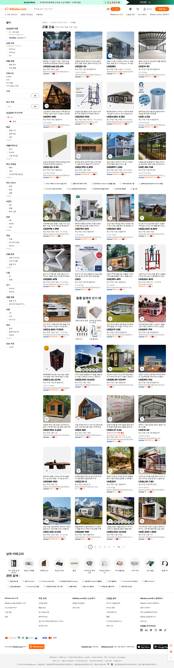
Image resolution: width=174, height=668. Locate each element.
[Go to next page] (123, 547)
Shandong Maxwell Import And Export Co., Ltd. (57, 435)
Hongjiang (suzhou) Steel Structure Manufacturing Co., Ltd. (57, 334)
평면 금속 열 (14, 581)
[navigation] (22, 285)
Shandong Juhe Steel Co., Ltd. (149, 438)
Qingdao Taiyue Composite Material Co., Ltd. (152, 125)
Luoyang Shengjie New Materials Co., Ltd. (89, 287)
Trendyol (112, 657)
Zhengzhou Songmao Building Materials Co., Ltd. (57, 388)
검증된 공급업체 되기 (148, 617)
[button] (108, 9)
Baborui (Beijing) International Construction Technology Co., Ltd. (120, 490)
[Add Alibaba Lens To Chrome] (37, 646)
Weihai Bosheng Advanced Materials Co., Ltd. (57, 175)
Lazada (87, 657)
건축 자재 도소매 (126, 586)
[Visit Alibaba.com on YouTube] (160, 630)
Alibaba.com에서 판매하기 (149, 603)
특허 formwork (149, 581)
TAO (105, 657)
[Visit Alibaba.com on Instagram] (155, 630)
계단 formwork (29, 581)
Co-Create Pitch (11, 608)
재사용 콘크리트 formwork (69, 581)
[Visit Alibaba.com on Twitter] (151, 630)
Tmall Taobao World (75, 657)
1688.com (62, 657)
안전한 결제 (43, 603)
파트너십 (143, 621)
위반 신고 (109, 626)
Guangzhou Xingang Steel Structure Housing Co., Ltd (57, 125)
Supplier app (87, 647)
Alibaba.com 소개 (11, 598)
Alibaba (44, 22)
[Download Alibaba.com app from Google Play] (161, 646)
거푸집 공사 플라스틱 (107, 586)
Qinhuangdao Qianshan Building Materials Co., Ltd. (120, 439)
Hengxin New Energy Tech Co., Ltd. (56, 284)
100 (119, 547)
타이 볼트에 (112, 581)
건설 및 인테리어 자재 (59, 22)
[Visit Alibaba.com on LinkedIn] (146, 630)
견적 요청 (75, 608)
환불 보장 (42, 608)
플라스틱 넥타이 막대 (80, 183)
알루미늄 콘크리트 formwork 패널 (152, 183)
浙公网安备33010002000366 (126, 664)
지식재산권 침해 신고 (114, 621)
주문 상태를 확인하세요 (148, 612)
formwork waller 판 (47, 581)
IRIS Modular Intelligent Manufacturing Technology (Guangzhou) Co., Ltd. (89, 435)
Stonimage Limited (145, 284)
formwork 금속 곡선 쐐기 (54, 189)
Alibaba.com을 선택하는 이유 (15, 603)
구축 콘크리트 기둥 (128, 183)
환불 (108, 617)
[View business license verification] (108, 664)
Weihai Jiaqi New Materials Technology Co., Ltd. (152, 385)
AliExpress (53, 657)
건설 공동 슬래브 (15, 586)
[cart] (138, 9)
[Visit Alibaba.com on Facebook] (141, 630)
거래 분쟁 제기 (111, 612)
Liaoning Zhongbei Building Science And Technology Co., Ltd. (89, 74)
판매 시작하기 (145, 608)
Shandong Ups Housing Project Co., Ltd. (89, 237)
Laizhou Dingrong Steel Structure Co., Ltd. (120, 237)
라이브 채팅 (110, 608)
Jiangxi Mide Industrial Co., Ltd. (86, 122)
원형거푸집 (72, 586)
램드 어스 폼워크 (88, 586)
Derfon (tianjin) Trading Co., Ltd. (86, 486)
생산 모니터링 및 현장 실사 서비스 (51, 621)
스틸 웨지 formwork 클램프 (93, 581)
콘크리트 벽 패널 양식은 (101, 189)
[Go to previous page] (85, 547)
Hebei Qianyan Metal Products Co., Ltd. (89, 385)
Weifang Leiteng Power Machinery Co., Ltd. (57, 71)
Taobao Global (97, 657)
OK (35, 96)
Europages (121, 657)
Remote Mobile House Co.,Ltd (86, 172)
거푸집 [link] (73, 22)
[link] (171, 645)
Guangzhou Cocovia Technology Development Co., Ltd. (120, 385)
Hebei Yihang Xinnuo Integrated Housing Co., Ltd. (120, 122)
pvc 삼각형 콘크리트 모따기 (78, 189)
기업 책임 (8, 612)
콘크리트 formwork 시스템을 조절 (104, 183)
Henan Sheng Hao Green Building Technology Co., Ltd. (120, 334)
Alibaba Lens (18, 647)
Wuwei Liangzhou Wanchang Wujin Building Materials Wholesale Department (152, 490)
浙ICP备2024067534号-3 (147, 664)
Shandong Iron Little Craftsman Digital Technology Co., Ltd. (120, 71)
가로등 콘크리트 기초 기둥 (54, 586)
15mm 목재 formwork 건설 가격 (56, 183)
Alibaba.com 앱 (107, 647)
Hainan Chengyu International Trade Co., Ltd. (57, 234)
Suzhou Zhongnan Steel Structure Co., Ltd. (120, 172)
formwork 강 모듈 (33, 586)
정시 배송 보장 (44, 612)
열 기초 (135, 189)
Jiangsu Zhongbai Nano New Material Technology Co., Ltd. (57, 486)
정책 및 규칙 (43, 626)
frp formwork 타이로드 (130, 581)
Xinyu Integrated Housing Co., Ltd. (119, 287)
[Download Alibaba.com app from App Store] (144, 646)
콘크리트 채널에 (121, 189)
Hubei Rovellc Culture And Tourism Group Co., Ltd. (152, 334)
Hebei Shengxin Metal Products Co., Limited (152, 175)
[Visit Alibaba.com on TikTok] (165, 630)
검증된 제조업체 (78, 603)
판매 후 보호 (43, 617)
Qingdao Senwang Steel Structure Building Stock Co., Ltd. (152, 74)
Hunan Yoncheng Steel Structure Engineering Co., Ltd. (152, 234)
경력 (6, 617)
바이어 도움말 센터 (113, 603)
